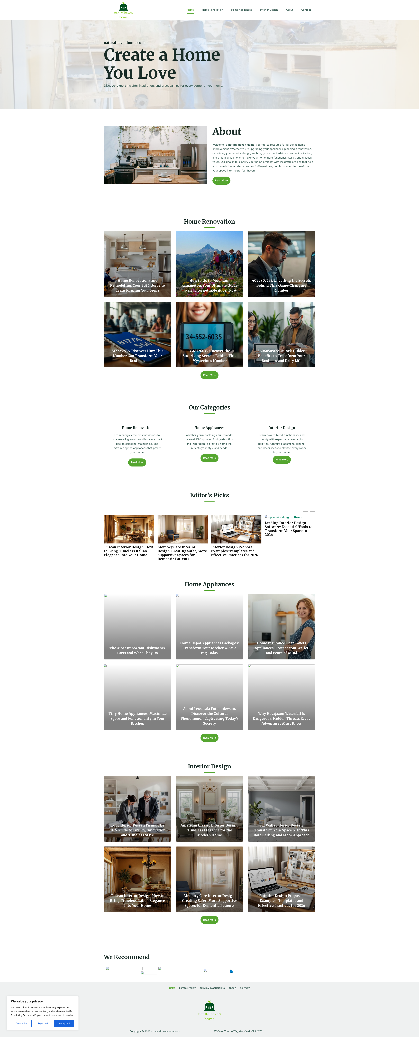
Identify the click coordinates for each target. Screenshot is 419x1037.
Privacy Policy (187, 988)
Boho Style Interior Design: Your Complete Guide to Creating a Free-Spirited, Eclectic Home (288, 529)
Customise (21, 1023)
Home (190, 9)
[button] (312, 509)
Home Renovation (212, 9)
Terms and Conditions (212, 988)
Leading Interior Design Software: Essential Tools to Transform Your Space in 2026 (181, 529)
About (289, 9)
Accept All (64, 1023)
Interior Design (269, 9)
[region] (43, 1013)
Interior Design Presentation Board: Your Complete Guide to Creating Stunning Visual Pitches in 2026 (236, 529)
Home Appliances (241, 9)
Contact (306, 9)
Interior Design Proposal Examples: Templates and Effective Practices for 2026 (127, 551)
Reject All (43, 1023)
